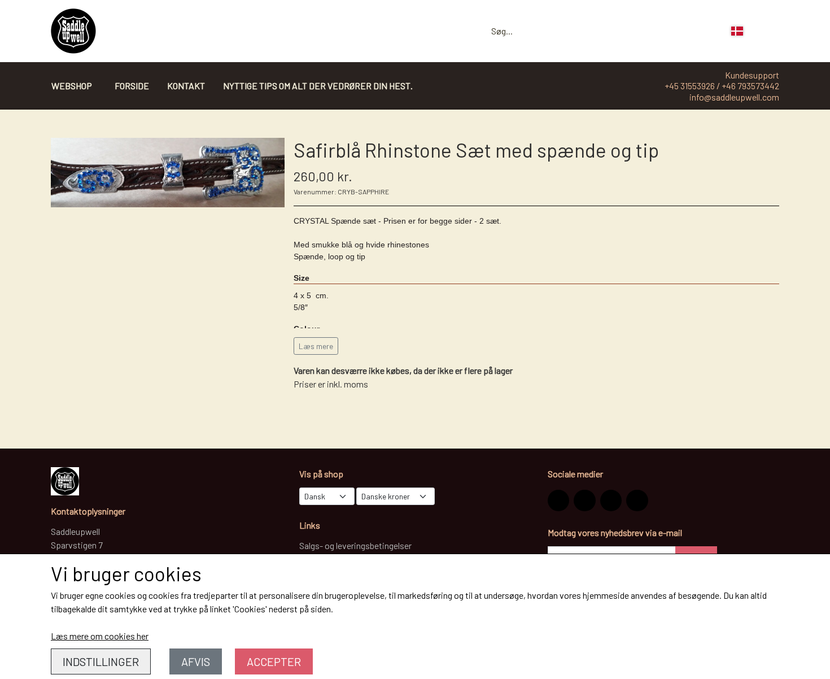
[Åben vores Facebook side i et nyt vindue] (584, 500)
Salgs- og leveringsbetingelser (355, 545)
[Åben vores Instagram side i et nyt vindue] (558, 500)
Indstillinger (101, 661)
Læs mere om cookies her (99, 635)
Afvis (195, 661)
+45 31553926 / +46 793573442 (722, 85)
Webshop (71, 85)
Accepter (274, 661)
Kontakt (186, 85)
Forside (132, 85)
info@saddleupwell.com (734, 97)
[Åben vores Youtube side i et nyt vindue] (637, 500)
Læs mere (316, 346)
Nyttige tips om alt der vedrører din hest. (318, 85)
